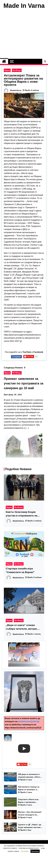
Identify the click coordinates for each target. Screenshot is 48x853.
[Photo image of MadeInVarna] (7, 738)
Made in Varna (27, 645)
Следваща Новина (13, 368)
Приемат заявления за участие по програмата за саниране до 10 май (23, 383)
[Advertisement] (24, 34)
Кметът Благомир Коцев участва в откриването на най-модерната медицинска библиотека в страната (23, 514)
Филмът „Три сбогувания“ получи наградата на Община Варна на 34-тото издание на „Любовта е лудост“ (30, 813)
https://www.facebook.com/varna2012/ (23, 728)
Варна (7, 70)
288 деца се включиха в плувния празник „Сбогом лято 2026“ (29, 775)
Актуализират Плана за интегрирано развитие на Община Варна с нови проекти (23, 80)
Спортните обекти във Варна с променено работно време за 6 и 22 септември (29, 801)
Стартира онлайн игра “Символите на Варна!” (20, 570)
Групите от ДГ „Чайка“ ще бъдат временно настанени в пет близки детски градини (30, 826)
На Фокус (17, 70)
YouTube (27, 352)
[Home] (4, 61)
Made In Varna (24, 5)
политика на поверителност (29, 848)
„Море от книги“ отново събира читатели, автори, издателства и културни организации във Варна (21, 627)
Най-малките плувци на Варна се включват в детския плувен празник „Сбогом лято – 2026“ (29, 788)
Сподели (16, 357)
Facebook (38, 352)
